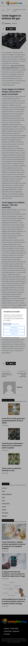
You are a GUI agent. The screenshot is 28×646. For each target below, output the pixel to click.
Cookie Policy (6, 324)
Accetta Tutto (14, 333)
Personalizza (14, 327)
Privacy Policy (15, 324)
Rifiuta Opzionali (14, 330)
